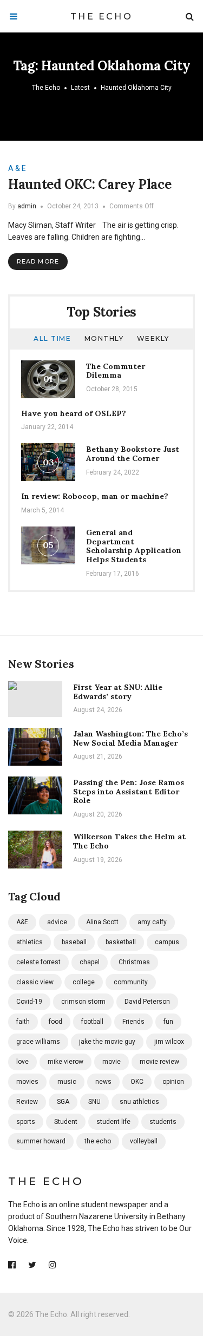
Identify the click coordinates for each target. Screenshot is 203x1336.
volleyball (144, 1141)
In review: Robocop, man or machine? (94, 496)
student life (113, 1122)
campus (167, 942)
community (131, 982)
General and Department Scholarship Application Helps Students (133, 546)
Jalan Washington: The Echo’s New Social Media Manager (130, 738)
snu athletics (139, 1101)
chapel (90, 962)
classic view (35, 982)
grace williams (38, 1041)
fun (168, 1021)
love (22, 1061)
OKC (136, 1081)
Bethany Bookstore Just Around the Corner (132, 453)
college (84, 982)
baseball (74, 942)
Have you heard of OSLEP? (73, 413)
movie (111, 1061)
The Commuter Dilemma (115, 370)
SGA (63, 1101)
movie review (159, 1061)
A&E (22, 922)
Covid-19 (29, 1001)
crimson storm (83, 1001)
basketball (121, 942)
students (162, 1122)
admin (26, 206)
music (66, 1081)
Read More (38, 261)
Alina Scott (102, 922)
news (103, 1081)
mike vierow (65, 1061)
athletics (29, 942)
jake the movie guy (107, 1041)
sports (25, 1122)
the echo (97, 1141)
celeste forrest (38, 962)
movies (27, 1081)
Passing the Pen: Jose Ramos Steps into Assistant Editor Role (128, 792)
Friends (133, 1021)
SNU (94, 1101)
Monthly (104, 338)
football (92, 1021)
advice (57, 922)
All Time (52, 338)
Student (65, 1122)
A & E (17, 168)
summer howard (41, 1141)
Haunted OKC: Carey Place (89, 184)
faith (23, 1021)
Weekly (153, 338)
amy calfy (152, 922)
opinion (173, 1081)
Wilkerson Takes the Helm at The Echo (129, 841)
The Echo (101, 16)
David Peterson (147, 1001)
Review (27, 1101)
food (55, 1021)
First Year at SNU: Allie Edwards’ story (117, 691)
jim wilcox (169, 1041)
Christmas (134, 962)
